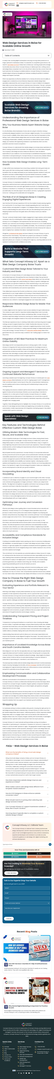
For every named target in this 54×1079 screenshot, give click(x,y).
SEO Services (23, 1049)
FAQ (5, 1051)
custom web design (26, 279)
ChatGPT (16, 853)
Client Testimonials (9, 1049)
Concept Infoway (28, 1070)
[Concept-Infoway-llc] (10, 4)
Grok (40, 853)
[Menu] (17, 5)
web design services (13, 65)
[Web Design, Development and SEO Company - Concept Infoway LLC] (27, 1024)
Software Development (26, 1056)
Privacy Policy (8, 1057)
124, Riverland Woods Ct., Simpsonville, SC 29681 (43, 1052)
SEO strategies (32, 665)
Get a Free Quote (42, 107)
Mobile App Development (23, 1059)
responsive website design (34, 330)
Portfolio (6, 1047)
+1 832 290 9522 (42, 3)
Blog (5, 1053)
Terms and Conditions (7, 1059)
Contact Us (7, 1055)
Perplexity (16, 856)
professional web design (15, 233)
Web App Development (26, 1054)
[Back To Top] (50, 1068)
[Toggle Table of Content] (27, 55)
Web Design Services (25, 1047)
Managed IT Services (25, 1066)
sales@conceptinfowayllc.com (26, 3)
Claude (40, 856)
